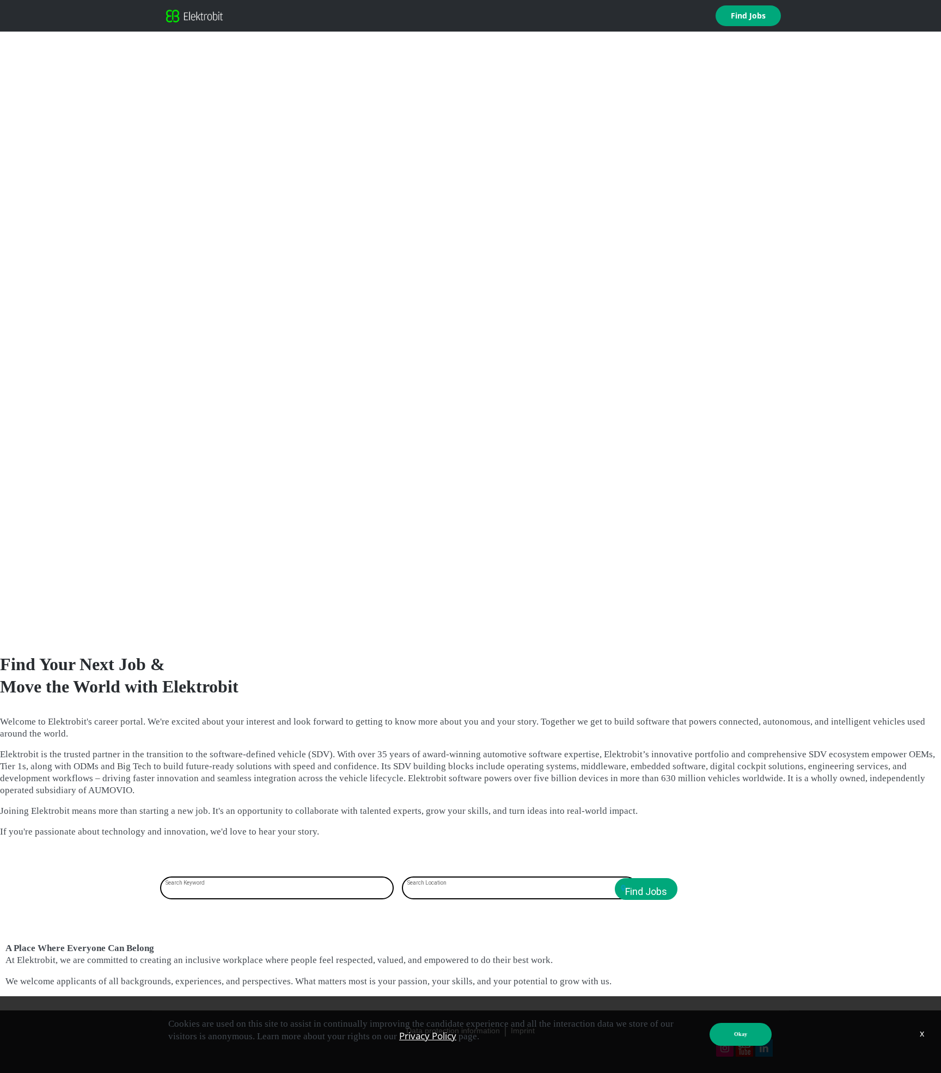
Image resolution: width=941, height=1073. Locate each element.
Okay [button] (740, 1034)
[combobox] (277, 889)
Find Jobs (748, 15)
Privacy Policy (427, 1035)
